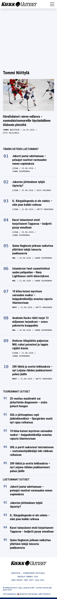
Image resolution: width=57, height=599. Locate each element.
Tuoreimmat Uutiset (16, 391)
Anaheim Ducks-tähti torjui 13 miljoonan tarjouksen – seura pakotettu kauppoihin (30, 321)
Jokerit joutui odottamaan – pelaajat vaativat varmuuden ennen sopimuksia (29, 159)
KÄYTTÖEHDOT (45, 594)
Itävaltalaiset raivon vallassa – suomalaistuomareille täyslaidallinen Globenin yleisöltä (27, 121)
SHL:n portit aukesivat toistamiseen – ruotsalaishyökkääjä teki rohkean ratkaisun (32, 451)
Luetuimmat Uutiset (16, 479)
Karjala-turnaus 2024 (28, 577)
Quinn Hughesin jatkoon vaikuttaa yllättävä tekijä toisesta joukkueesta (32, 249)
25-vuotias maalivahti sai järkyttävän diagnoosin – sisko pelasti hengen (28, 402)
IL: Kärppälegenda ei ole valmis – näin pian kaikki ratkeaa (32, 202)
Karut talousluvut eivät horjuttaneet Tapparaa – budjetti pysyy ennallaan (32, 223)
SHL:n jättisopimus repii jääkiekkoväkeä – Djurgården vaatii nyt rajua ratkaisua (31, 418)
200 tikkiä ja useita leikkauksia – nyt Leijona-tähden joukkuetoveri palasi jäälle (32, 370)
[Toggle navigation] (52, 4)
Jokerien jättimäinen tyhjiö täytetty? (28, 183)
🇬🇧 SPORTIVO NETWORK (27, 594)
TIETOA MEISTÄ (9, 594)
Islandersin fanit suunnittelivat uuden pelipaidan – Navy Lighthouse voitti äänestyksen (31, 272)
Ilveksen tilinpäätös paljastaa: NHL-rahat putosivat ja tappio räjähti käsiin (30, 344)
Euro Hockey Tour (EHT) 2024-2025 (27, 580)
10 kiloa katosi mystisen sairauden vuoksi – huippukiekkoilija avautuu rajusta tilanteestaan (32, 297)
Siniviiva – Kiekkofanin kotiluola (28, 573)
